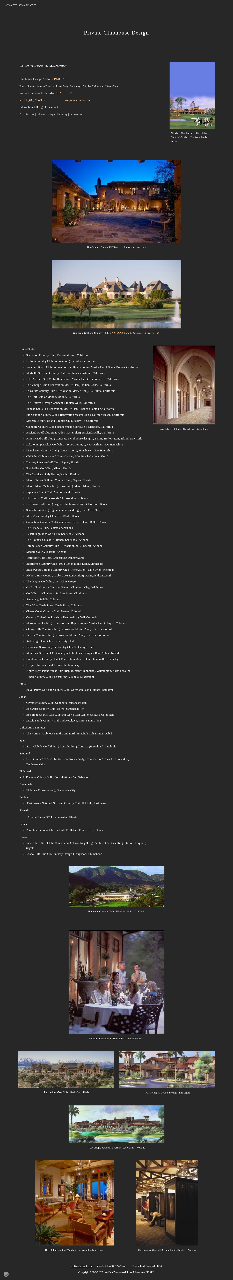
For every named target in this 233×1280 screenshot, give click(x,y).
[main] (116, 29)
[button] (6, 1274)
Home (22, 86)
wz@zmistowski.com (82, 1266)
